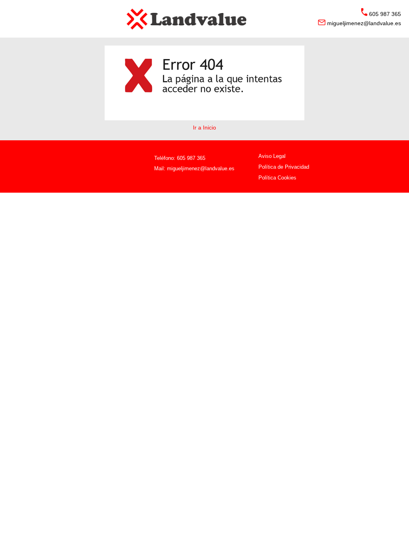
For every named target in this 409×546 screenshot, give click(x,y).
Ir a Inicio (204, 127)
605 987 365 (191, 158)
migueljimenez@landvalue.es (200, 168)
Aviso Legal (272, 156)
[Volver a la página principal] (204, 19)
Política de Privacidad (283, 167)
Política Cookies (277, 178)
